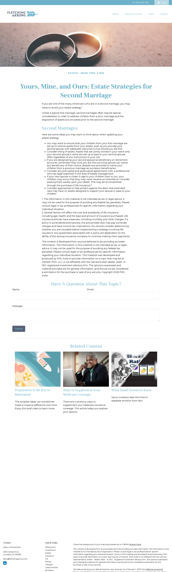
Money (48, 562)
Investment (50, 550)
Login (163, 2)
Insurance (49, 556)
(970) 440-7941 (142, 2)
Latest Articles (51, 567)
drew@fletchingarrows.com (15, 559)
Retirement (50, 547)
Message (17, 306)
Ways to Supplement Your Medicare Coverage (81, 392)
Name (15, 289)
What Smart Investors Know (131, 390)
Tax (46, 559)
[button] (115, 13)
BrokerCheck (135, 544)
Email (90, 289)
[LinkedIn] (5, 563)
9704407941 (15, 547)
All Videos (49, 570)
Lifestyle (49, 564)
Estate (48, 553)
